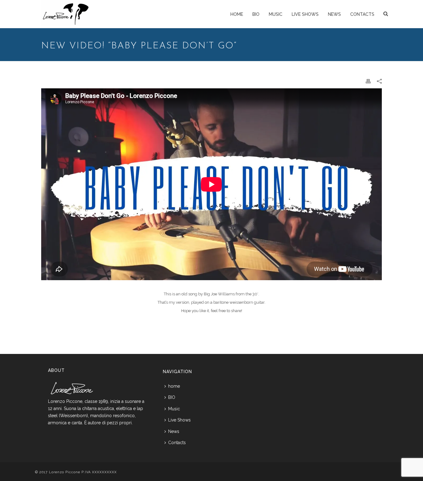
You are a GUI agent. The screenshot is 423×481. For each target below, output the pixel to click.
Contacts (362, 14)
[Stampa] (368, 81)
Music (275, 14)
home (236, 14)
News (334, 14)
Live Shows (305, 14)
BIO (255, 14)
